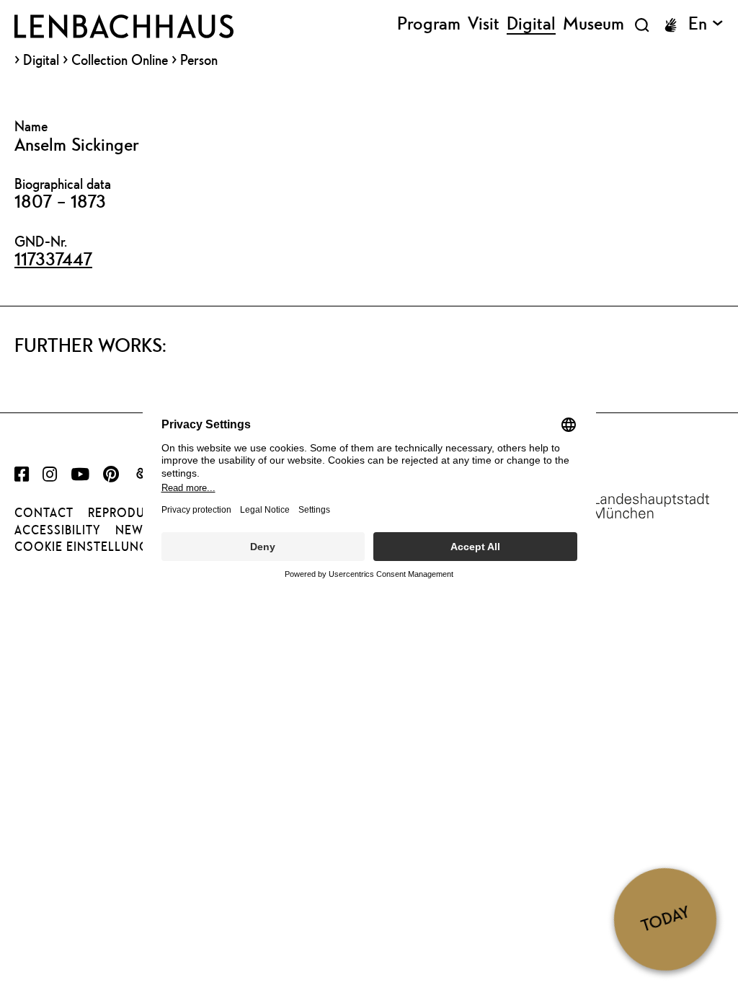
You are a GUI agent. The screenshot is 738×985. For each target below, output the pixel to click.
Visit (483, 23)
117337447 (53, 259)
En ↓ (706, 23)
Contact (44, 512)
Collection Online (119, 60)
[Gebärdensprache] (670, 25)
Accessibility (57, 530)
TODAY (665, 918)
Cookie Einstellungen (90, 546)
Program (429, 23)
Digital (41, 60)
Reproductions (140, 512)
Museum (593, 23)
